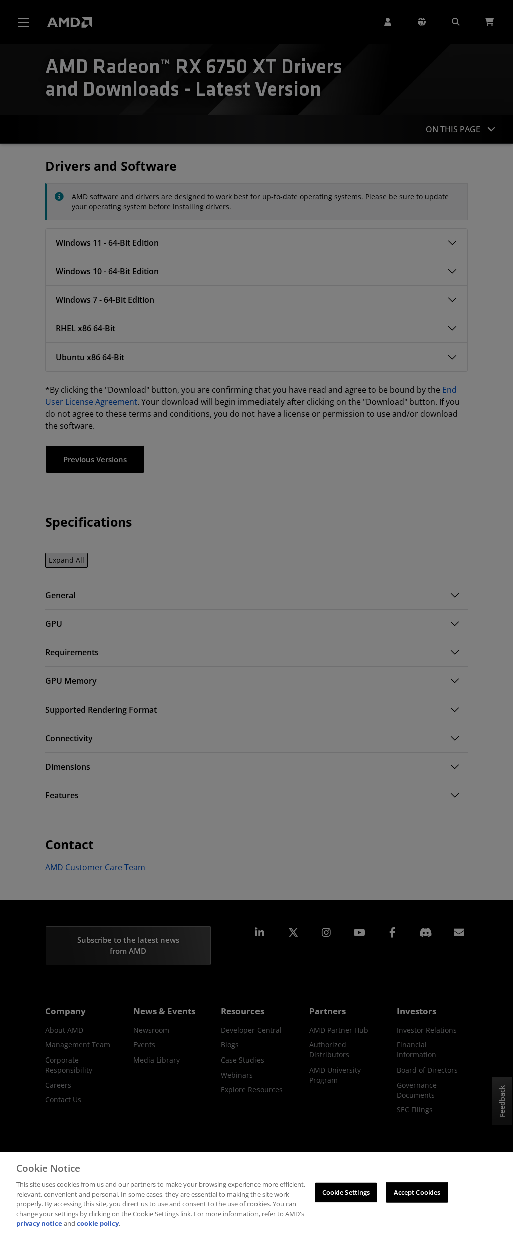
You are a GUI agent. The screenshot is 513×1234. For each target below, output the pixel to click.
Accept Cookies (417, 1191)
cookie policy (98, 1223)
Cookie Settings (346, 1191)
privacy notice (39, 1223)
